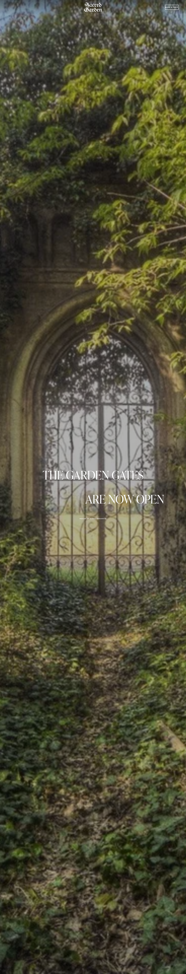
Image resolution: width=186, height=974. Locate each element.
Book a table (171, 7)
